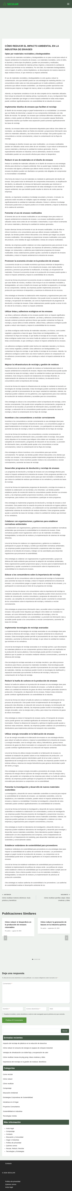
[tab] (32, 959)
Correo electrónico (33, 1009)
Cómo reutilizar (8, 1083)
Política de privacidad (13, 1143)
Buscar (65, 1031)
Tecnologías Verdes (10, 1116)
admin (9, 931)
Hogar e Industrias (12, 1140)
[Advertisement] (36, 21)
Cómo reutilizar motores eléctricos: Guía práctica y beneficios (16, 897)
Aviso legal (10, 1128)
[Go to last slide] (5, 937)
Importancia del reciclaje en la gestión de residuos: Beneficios (24, 1062)
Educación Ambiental (10, 1093)
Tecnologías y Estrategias (15, 1151)
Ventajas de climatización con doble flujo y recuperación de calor (25, 1052)
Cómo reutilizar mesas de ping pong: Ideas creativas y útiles (24, 1057)
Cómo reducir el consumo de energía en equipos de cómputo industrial (28, 1048)
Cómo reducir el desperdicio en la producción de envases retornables (18, 924)
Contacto (9, 1134)
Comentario (7, 983)
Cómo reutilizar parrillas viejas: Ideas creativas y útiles (57, 897)
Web (51, 1009)
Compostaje (7, 1088)
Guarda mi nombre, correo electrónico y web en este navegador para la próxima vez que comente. (34, 1014)
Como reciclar (8, 1074)
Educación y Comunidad (14, 1137)
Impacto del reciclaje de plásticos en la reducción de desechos (25, 1043)
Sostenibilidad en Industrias (12, 1111)
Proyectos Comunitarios (11, 1107)
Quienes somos (11, 1146)
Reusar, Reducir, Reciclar (15, 1148)
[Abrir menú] (68, 4)
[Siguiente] (66, 937)
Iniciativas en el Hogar (11, 1102)
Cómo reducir (7, 1079)
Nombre (6, 1009)
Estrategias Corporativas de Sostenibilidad (18, 1097)
